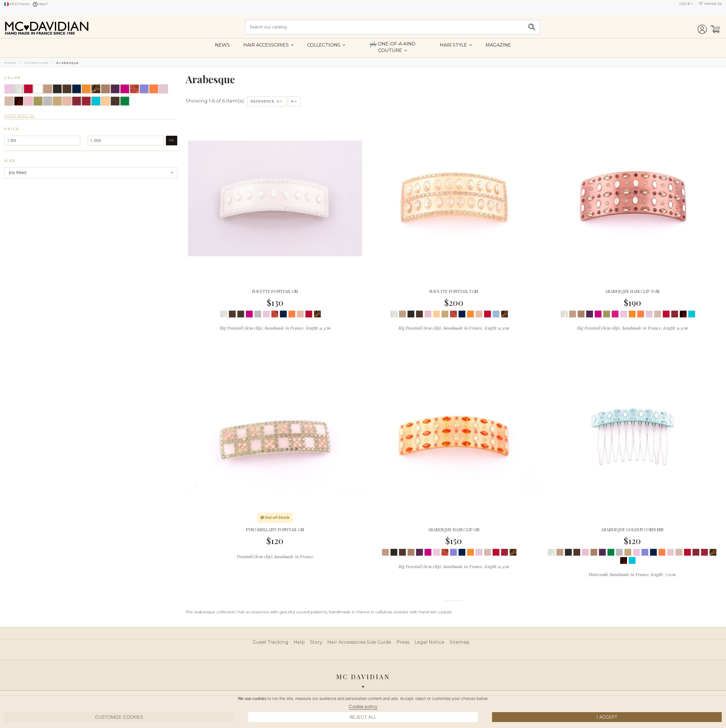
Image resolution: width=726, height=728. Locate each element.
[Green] (610, 552)
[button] (455, 44)
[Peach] (300, 314)
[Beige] (402, 314)
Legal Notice (429, 642)
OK (171, 140)
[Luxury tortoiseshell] (274, 314)
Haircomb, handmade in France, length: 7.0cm (632, 574)
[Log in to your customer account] (702, 27)
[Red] (308, 314)
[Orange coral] (291, 314)
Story (316, 642)
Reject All (363, 717)
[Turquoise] (691, 314)
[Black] (411, 314)
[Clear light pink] (428, 314)
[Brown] (232, 314)
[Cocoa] (581, 314)
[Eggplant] (589, 314)
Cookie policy (363, 706)
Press (402, 642)
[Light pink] (266, 314)
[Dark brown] (240, 314)
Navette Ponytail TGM (453, 291)
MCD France (19, 4)
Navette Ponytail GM (275, 291)
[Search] (532, 27)
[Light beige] (445, 314)
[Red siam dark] (504, 552)
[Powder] (657, 314)
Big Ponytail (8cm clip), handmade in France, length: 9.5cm (275, 328)
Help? (42, 4)
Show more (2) (19, 116)
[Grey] (257, 314)
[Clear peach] (436, 314)
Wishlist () (712, 3)
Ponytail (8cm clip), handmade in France (275, 556)
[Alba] (223, 314)
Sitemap (459, 642)
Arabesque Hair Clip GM (454, 529)
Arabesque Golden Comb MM (632, 529)
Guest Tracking (270, 642)
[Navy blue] (283, 314)
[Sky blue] (496, 314)
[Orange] (470, 314)
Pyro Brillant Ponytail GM (275, 529)
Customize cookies (119, 717)
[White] (325, 314)
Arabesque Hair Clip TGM (632, 291)
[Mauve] (453, 552)
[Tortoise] (317, 314)
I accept (607, 717)
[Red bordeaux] (674, 314)
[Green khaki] (606, 314)
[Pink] (649, 314)
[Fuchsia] (249, 314)
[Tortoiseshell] (683, 314)
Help (299, 642)
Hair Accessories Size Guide (359, 642)
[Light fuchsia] (615, 314)
